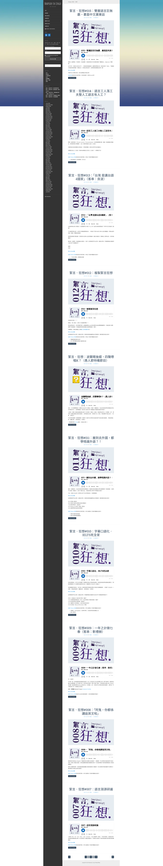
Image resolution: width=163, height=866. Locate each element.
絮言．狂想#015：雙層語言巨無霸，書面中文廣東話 (91, 12)
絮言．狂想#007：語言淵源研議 (91, 789)
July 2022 (48, 157)
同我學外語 (47, 18)
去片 (47, 72)
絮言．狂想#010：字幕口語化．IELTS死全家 (91, 533)
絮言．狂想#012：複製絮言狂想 (91, 273)
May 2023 (48, 142)
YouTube (76, 422)
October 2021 (48, 170)
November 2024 (49, 117)
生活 (47, 77)
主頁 (45, 10)
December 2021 (49, 167)
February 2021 (49, 181)
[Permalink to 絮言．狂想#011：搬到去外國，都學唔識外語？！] (91, 460)
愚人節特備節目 (85, 329)
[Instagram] (49, 35)
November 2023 (49, 133)
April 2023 (48, 143)
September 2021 (49, 171)
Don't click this (47, 196)
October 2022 (48, 152)
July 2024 (48, 122)
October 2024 (48, 119)
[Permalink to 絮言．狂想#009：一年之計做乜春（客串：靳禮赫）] (91, 650)
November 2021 (49, 168)
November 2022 (49, 151)
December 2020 (49, 184)
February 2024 (49, 129)
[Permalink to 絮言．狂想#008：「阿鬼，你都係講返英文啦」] (91, 732)
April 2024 (48, 126)
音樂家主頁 (47, 26)
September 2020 (49, 188)
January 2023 (48, 148)
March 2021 (48, 180)
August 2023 (48, 138)
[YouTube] (46, 35)
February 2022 (49, 164)
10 (96, 857)
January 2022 (48, 165)
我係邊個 (46, 13)
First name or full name (49, 46)
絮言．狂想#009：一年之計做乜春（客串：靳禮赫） (91, 630)
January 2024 (48, 130)
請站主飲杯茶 (47, 15)
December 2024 (49, 116)
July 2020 (48, 191)
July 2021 (48, 174)
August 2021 (48, 172)
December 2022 (49, 149)
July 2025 (48, 107)
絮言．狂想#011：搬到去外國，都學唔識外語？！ (91, 439)
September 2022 (49, 154)
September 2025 (49, 104)
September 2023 (49, 136)
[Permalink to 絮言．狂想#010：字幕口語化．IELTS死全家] (91, 553)
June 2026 (48, 103)
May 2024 (48, 125)
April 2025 (48, 110)
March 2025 (48, 112)
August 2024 (48, 120)
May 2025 (48, 109)
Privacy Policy (97, 862)
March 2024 (48, 128)
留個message (47, 23)
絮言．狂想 (48, 80)
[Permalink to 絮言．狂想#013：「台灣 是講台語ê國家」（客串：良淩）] (91, 197)
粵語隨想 (47, 78)
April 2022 (48, 161)
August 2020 (48, 190)
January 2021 (48, 183)
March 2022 (48, 162)
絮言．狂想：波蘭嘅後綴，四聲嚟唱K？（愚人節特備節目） (91, 358)
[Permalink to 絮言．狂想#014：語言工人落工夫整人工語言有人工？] (91, 113)
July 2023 (48, 139)
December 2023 (49, 132)
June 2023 (48, 141)
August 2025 (48, 106)
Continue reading (72, 77)
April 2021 (48, 178)
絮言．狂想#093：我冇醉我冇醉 (52, 88)
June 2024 (48, 123)
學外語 (47, 74)
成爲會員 (70, 75)
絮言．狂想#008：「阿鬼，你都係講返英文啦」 (91, 711)
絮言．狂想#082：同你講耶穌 (52, 96)
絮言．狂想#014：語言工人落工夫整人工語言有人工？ (91, 93)
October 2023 (48, 135)
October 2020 (48, 187)
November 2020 (49, 186)
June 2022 (48, 158)
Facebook (85, 689)
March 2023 (48, 145)
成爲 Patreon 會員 (72, 157)
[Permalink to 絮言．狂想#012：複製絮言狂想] (91, 291)
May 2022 (48, 159)
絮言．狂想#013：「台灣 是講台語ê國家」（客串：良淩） (91, 177)
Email (46, 50)
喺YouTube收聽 (71, 70)
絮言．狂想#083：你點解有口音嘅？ (53, 95)
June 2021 (48, 175)
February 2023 (49, 146)
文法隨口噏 (48, 75)
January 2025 (48, 114)
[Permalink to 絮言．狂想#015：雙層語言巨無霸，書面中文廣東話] (91, 33)
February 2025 (49, 113)
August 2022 (48, 155)
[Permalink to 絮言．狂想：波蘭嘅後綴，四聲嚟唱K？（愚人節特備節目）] (91, 379)
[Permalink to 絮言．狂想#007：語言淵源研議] (91, 807)
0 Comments (95, 17)
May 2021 (48, 177)
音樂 (47, 81)
